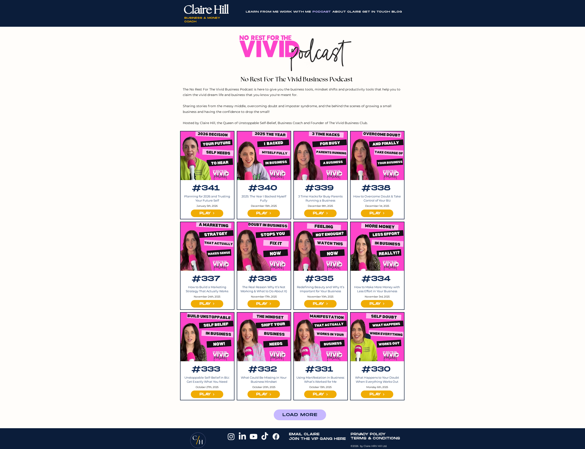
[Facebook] (275, 436)
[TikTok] (264, 436)
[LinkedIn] (242, 436)
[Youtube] (253, 436)
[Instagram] (231, 436)
